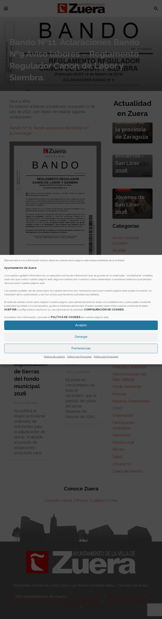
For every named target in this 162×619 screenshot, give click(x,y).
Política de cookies (54, 356)
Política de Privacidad (79, 356)
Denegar (81, 337)
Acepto (81, 325)
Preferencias (81, 348)
